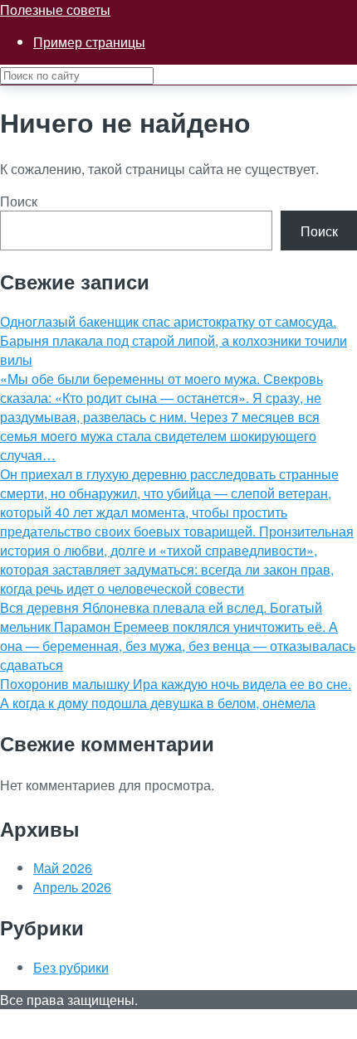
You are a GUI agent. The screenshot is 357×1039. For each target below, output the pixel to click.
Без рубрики (71, 967)
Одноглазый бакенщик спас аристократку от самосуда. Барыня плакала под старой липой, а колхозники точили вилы (173, 340)
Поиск (18, 201)
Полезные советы (55, 9)
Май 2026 (62, 867)
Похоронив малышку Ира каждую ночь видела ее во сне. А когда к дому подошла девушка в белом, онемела (175, 693)
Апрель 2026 (72, 886)
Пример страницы (89, 41)
